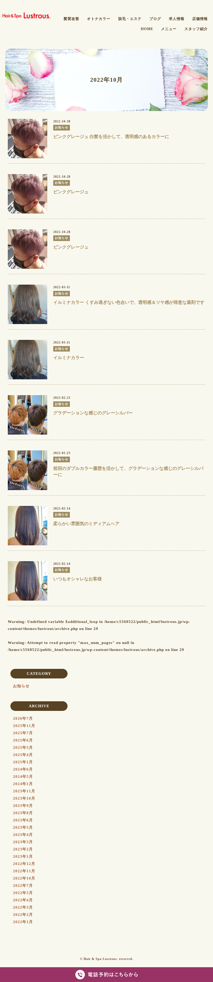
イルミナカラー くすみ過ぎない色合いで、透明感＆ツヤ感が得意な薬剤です (128, 302)
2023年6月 (23, 820)
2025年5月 (23, 747)
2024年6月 (23, 769)
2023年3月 (23, 842)
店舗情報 (200, 19)
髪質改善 (71, 19)
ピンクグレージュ (71, 191)
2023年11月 (24, 791)
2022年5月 (23, 893)
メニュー (169, 29)
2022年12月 (24, 864)
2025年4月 (23, 755)
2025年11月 (24, 726)
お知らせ (21, 686)
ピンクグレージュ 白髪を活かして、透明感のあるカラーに (111, 136)
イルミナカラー (68, 357)
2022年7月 (23, 885)
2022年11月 (24, 871)
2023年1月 (23, 856)
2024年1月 (23, 784)
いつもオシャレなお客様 (77, 578)
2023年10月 (24, 798)
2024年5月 (23, 776)
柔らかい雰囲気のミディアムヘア (86, 523)
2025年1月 (23, 762)
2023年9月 (23, 806)
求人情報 (176, 19)
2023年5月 (23, 827)
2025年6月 (23, 740)
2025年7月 (23, 733)
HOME (147, 29)
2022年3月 (23, 907)
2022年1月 (23, 922)
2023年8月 (23, 813)
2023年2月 (23, 849)
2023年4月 (23, 835)
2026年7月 (23, 718)
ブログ (155, 19)
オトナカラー (98, 19)
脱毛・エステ (130, 19)
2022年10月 (24, 878)
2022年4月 (23, 900)
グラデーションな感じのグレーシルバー (93, 412)
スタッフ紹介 (196, 29)
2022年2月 (23, 914)
